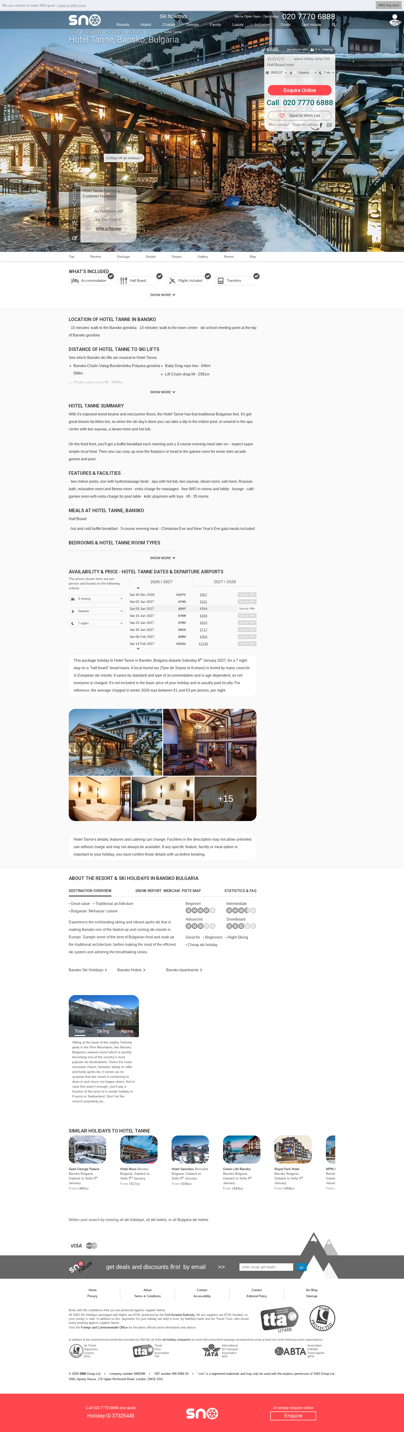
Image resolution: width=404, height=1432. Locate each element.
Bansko (152, 32)
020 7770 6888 (106, 1408)
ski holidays (134, 1220)
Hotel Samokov (183, 1169)
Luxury (238, 25)
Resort (229, 256)
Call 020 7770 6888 (300, 102)
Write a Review (108, 229)
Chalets (168, 25)
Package (123, 256)
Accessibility (202, 1296)
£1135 (203, 644)
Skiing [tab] (103, 1031)
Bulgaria (135, 32)
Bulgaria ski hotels (192, 1220)
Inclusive (262, 25)
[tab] (90, 890)
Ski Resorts (115, 32)
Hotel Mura (128, 1169)
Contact (202, 1290)
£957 (203, 594)
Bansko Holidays (86, 970)
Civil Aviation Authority (180, 1315)
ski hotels (158, 1220)
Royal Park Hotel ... (288, 1169)
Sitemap (311, 1296)
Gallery (203, 256)
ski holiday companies (176, 1339)
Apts (182, 970)
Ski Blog (311, 1290)
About (148, 1290)
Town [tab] (80, 1031)
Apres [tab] (127, 1031)
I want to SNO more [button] (71, 5)
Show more (160, 392)
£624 (203, 623)
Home (73, 32)
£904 (203, 637)
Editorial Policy (257, 1296)
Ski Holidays (92, 32)
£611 (203, 602)
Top (71, 256)
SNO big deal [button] (388, 5)
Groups (193, 25)
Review (95, 256)
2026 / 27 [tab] (161, 581)
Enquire (293, 1416)
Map (253, 256)
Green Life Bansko (237, 1169)
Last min (311, 25)
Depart (177, 256)
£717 (203, 630)
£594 (203, 616)
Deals (286, 25)
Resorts (122, 25)
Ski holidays (173, 16)
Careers (257, 1290)
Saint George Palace (84, 1169)
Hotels (146, 25)
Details (151, 256)
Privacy (92, 1296)
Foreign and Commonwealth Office (104, 1327)
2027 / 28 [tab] (225, 581)
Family (215, 25)
